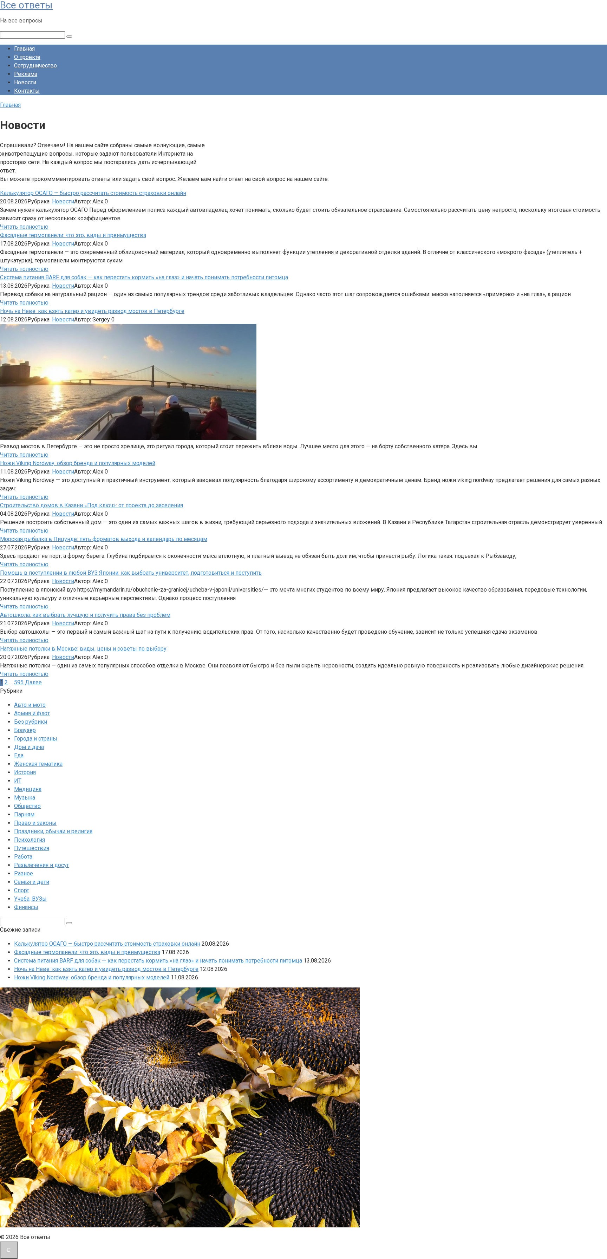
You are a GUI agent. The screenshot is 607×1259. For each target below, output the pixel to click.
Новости (63, 201)
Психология (29, 839)
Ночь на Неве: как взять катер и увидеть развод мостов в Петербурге (92, 311)
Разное (23, 873)
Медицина (27, 789)
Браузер (25, 730)
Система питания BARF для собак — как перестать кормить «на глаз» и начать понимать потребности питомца (144, 277)
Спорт (21, 890)
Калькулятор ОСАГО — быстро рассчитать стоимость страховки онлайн (93, 193)
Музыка (24, 797)
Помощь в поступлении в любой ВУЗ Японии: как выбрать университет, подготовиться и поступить (131, 572)
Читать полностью (24, 226)
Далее (33, 682)
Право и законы (35, 823)
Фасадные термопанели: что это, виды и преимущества (73, 235)
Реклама (25, 74)
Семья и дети (31, 882)
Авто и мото (30, 705)
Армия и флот (32, 713)
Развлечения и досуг (41, 865)
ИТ (17, 780)
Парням (24, 814)
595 (19, 682)
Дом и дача (29, 747)
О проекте (27, 57)
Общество (27, 806)
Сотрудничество (35, 65)
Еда (19, 755)
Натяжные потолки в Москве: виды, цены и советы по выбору (83, 648)
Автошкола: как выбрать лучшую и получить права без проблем (85, 615)
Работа (23, 856)
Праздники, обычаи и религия (53, 831)
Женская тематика (38, 764)
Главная (24, 48)
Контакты (27, 90)
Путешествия (31, 848)
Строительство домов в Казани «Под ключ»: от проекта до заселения (91, 505)
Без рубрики (30, 721)
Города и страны (35, 738)
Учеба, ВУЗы (30, 898)
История (25, 772)
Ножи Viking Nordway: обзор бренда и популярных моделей (77, 463)
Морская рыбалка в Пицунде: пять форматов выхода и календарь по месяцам (103, 539)
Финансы (26, 907)
